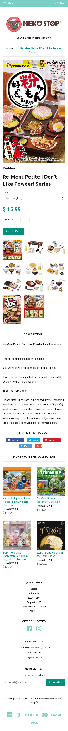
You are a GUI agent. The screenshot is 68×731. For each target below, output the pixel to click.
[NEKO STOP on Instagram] (39, 628)
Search (34, 589)
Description (33, 334)
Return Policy (34, 598)
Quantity (8, 219)
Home (9, 48)
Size (5, 192)
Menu (10, 3)
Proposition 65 (34, 602)
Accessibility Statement (34, 606)
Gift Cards (34, 593)
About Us (34, 611)
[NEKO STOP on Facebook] (29, 628)
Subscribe (55, 682)
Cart (62, 3)
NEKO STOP (30, 698)
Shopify (34, 702)
